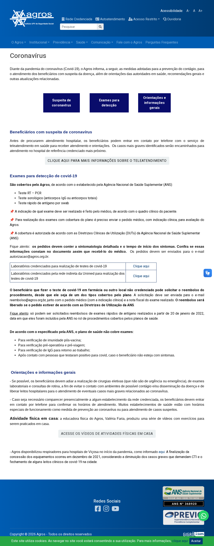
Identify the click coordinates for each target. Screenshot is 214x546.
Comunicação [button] (101, 42)
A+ (201, 11)
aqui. (162, 452)
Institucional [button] (38, 42)
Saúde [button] (80, 42)
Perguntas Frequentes (161, 42)
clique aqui (180, 541)
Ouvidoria (174, 19)
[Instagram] (105, 510)
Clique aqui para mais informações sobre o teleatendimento (107, 161)
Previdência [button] (61, 42)
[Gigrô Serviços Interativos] (193, 535)
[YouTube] (114, 510)
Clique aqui (141, 266)
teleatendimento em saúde (29, 146)
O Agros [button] (17, 42)
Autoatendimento (112, 19)
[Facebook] (98, 510)
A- (188, 11)
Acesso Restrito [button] (145, 19)
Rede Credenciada (78, 19)
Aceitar (196, 541)
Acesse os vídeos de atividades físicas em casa (107, 434)
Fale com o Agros (129, 42)
